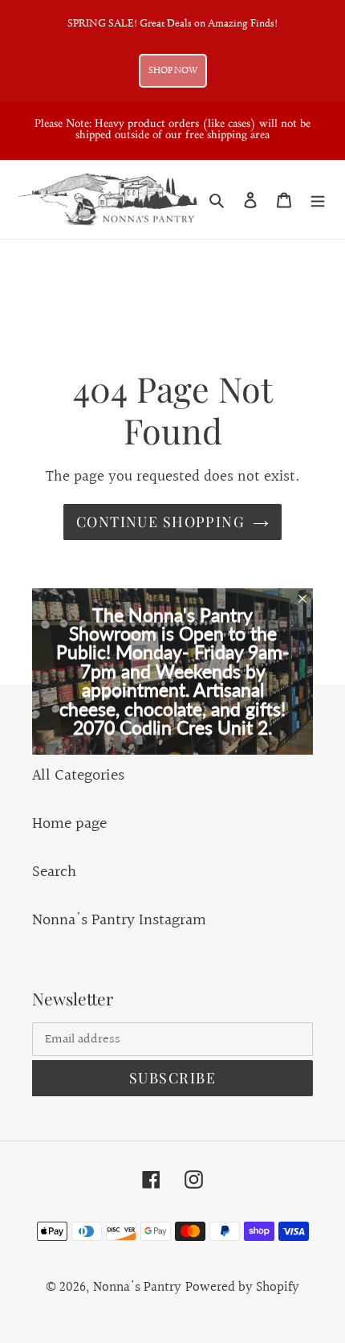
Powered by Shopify (242, 1287)
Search (54, 872)
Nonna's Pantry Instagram (119, 920)
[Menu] (318, 199)
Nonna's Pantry (137, 1287)
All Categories (78, 775)
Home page (69, 824)
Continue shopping (160, 521)
